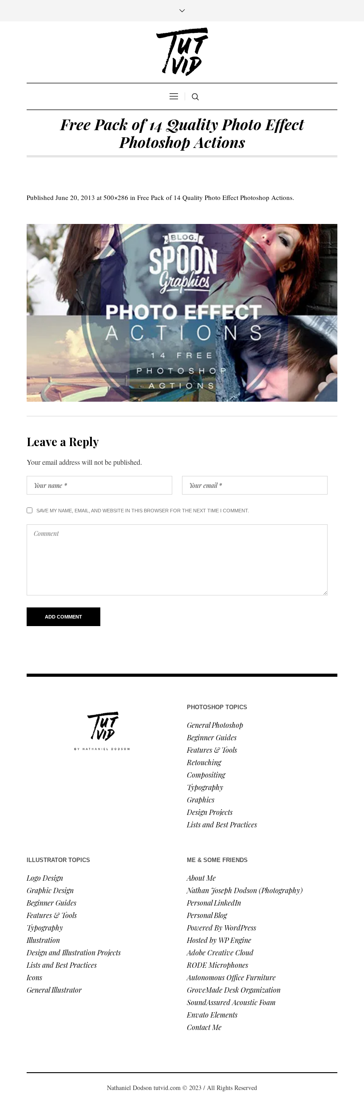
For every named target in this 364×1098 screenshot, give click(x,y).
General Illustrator (54, 989)
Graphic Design (50, 890)
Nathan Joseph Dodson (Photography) (245, 890)
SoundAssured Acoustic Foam (232, 1002)
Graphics (200, 799)
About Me (201, 877)
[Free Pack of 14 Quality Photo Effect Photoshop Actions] (182, 313)
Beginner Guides (212, 737)
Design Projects (210, 812)
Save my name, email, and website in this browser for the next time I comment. (142, 510)
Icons (34, 977)
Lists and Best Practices (222, 824)
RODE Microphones (217, 965)
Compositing (206, 774)
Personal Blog (207, 915)
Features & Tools (212, 750)
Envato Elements (213, 1014)
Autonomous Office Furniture (232, 977)
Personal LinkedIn (214, 902)
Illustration (43, 940)
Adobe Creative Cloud (220, 952)
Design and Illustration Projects (74, 952)
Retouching (204, 762)
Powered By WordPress (221, 927)
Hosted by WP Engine (219, 940)
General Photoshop (215, 725)
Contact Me (204, 1027)
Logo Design (45, 877)
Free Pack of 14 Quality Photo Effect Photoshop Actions (215, 197)
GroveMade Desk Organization (234, 989)
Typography (205, 787)
